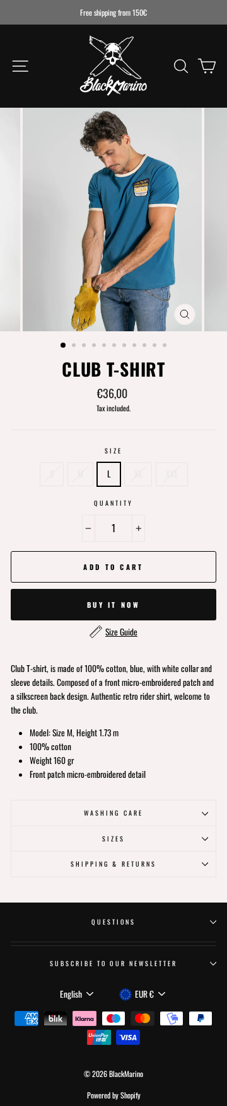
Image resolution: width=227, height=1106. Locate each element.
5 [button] (105, 346)
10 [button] (156, 346)
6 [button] (115, 346)
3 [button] (85, 346)
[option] (113, 12)
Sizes (113, 838)
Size (113, 450)
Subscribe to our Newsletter (114, 963)
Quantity (113, 503)
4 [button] (95, 346)
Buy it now (113, 605)
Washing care (113, 813)
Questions (113, 921)
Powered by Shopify (114, 1095)
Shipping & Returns (113, 864)
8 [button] (135, 346)
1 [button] (64, 346)
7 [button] (125, 346)
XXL (172, 473)
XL (138, 473)
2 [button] (75, 346)
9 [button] (146, 346)
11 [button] (166, 346)
